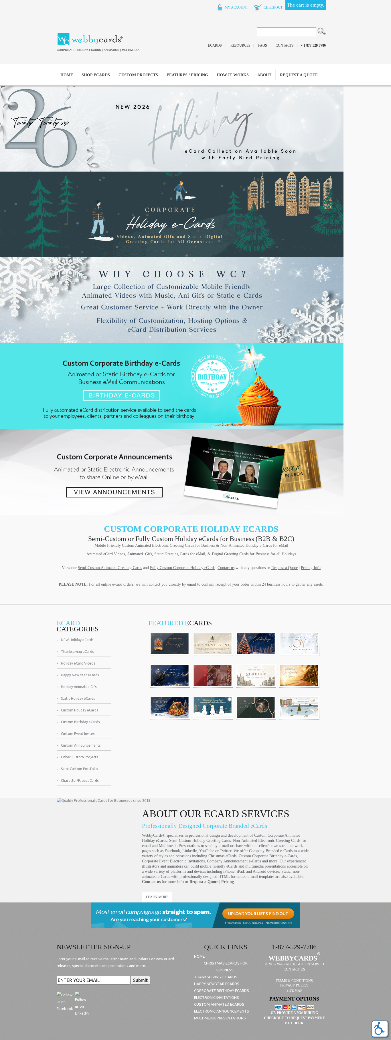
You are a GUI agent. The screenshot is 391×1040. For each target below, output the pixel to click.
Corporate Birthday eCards (221, 991)
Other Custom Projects (79, 757)
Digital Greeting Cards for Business (240, 554)
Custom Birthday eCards (80, 722)
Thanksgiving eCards (77, 651)
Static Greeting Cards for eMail (179, 554)
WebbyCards (292, 958)
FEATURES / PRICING (187, 75)
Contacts (285, 45)
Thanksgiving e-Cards (215, 977)
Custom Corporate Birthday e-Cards (268, 856)
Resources (240, 45)
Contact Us (294, 969)
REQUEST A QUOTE (299, 75)
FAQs (262, 45)
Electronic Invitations (216, 997)
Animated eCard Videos (105, 554)
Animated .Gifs (139, 554)
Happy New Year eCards (80, 675)
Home (66, 75)
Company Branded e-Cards (271, 851)
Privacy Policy (294, 985)
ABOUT (264, 75)
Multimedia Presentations (179, 846)
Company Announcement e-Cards (234, 861)
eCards (215, 45)
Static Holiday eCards (78, 698)
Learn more (157, 897)
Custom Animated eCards (219, 1004)
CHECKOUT (273, 7)
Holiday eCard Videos (78, 663)
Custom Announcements (80, 745)
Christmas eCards (222, 856)
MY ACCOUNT (236, 7)
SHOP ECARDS (96, 75)
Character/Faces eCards (79, 780)
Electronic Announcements (221, 1011)
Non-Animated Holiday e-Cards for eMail (254, 545)
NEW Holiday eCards (77, 640)
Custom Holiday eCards (79, 710)
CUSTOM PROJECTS (138, 75)
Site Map (294, 991)
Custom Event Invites (77, 733)
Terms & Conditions (294, 981)
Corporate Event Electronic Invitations (173, 861)
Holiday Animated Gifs (78, 687)
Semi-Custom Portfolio (79, 769)
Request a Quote (203, 882)
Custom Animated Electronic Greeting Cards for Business (168, 545)
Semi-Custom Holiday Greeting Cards (200, 840)
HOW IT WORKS (233, 75)
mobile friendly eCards (218, 866)
